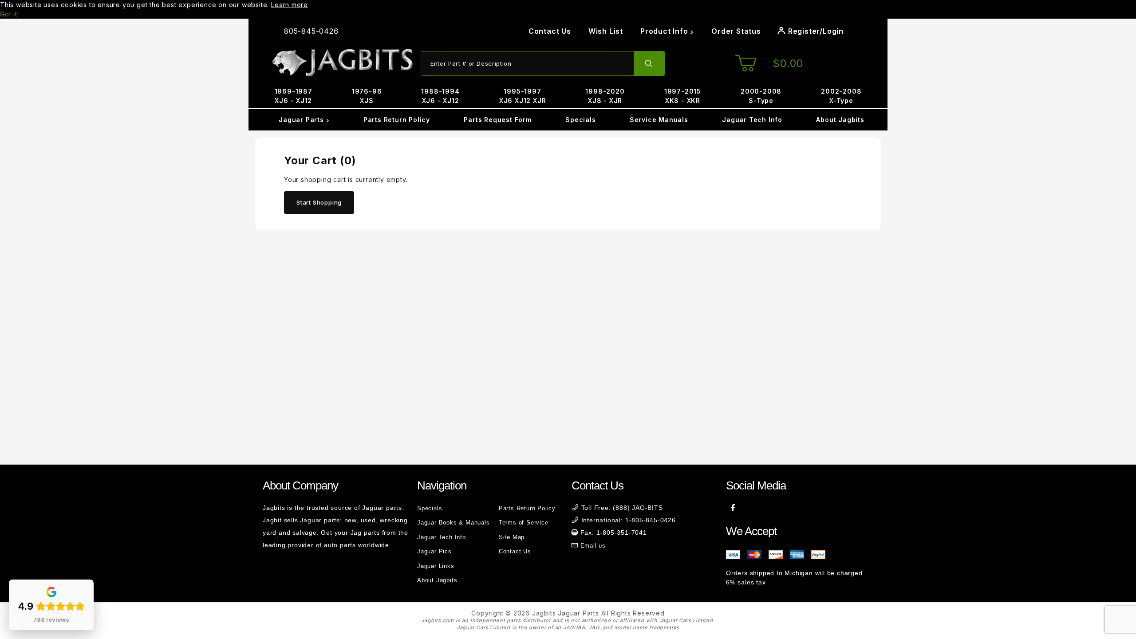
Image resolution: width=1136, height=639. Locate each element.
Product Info (665, 31)
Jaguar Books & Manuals (453, 522)
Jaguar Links (435, 566)
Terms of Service (523, 522)
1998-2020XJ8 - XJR (604, 95)
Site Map (512, 537)
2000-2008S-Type (761, 95)
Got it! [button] (9, 14)
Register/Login (815, 31)
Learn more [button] (289, 4)
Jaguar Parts (302, 119)
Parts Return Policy (396, 119)
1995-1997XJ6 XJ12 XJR (522, 95)
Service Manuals (659, 119)
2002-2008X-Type (841, 95)
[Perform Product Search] (649, 63)
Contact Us (550, 31)
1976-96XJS (367, 95)
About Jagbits (840, 119)
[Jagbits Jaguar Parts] (342, 63)
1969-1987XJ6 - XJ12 (293, 95)
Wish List (605, 31)
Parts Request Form (497, 119)
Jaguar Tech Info (752, 119)
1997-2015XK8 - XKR (682, 95)
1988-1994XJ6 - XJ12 (440, 95)
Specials (580, 119)
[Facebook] (733, 508)
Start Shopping (319, 202)
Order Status (736, 31)
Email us (593, 545)
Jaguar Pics (434, 551)
